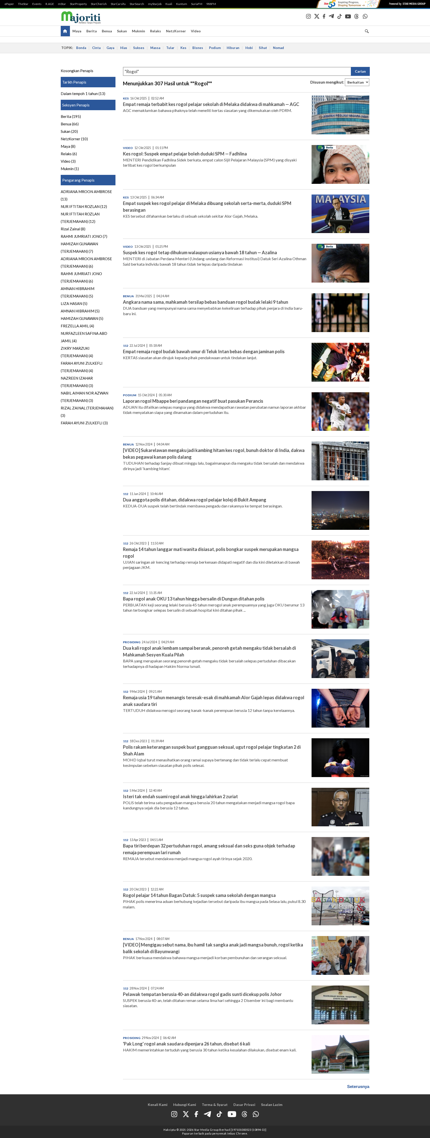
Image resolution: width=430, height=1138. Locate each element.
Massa (155, 48)
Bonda (81, 48)
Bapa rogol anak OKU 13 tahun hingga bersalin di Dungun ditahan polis (194, 598)
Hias (123, 48)
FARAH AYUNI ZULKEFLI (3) (84, 423)
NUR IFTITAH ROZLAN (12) (84, 206)
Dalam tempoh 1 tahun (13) (83, 93)
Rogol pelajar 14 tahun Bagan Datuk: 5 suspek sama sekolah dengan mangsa (199, 895)
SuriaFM (196, 3)
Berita (91, 31)
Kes (183, 48)
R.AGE (50, 3)
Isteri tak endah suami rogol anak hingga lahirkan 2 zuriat (180, 796)
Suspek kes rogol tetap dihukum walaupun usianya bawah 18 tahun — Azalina (200, 252)
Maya (76, 31)
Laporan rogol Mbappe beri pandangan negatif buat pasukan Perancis (193, 401)
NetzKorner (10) (74, 139)
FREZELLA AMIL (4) (77, 326)
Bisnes (197, 48)
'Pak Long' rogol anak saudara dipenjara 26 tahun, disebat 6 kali (186, 1043)
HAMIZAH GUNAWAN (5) (82, 318)
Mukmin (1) (70, 168)
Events (37, 3)
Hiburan (233, 48)
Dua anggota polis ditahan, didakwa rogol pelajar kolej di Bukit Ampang (194, 499)
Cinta (96, 48)
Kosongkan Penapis (77, 70)
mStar (62, 3)
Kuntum (181, 3)
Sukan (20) (69, 131)
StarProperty (78, 3)
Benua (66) (70, 124)
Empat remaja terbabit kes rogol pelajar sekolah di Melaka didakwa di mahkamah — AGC (211, 104)
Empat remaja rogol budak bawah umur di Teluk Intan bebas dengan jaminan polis (204, 351)
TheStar (23, 3)
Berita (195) (71, 116)
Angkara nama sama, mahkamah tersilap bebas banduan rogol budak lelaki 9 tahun (205, 302)
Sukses (138, 48)
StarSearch (137, 3)
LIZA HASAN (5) (74, 303)
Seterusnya (358, 1086)
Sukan (122, 31)
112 (125, 345)
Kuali (168, 3)
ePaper (9, 3)
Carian (360, 71)
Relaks (155, 31)
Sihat (263, 48)
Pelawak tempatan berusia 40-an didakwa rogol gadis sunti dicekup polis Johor (202, 994)
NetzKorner (176, 31)
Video (196, 31)
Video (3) (68, 161)
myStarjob (154, 3)
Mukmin (138, 31)
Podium (215, 48)
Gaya (110, 48)
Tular (170, 48)
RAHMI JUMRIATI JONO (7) (84, 236)
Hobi (249, 48)
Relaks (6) (69, 153)
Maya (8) (68, 146)
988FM (211, 3)
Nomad (278, 48)
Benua (107, 31)
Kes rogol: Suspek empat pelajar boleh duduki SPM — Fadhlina (185, 153)
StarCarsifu (118, 3)
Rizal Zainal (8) (73, 229)
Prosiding (131, 642)
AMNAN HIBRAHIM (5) (80, 311)
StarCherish (99, 3)
